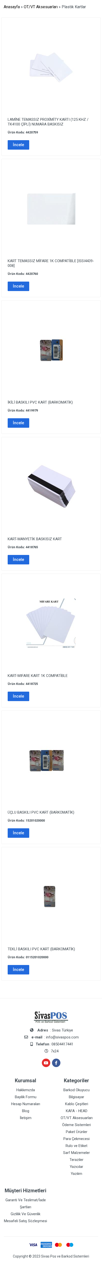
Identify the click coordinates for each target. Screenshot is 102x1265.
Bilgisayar (76, 1097)
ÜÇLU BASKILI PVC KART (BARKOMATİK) (41, 812)
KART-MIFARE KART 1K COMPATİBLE (38, 675)
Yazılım (76, 1173)
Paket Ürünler (76, 1132)
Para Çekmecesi (76, 1139)
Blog (25, 1111)
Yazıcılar (76, 1166)
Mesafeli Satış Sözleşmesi (25, 1221)
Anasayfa (12, 6)
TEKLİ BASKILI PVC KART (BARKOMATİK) (41, 949)
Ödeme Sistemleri (76, 1125)
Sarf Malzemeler (76, 1152)
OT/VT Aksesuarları (41, 6)
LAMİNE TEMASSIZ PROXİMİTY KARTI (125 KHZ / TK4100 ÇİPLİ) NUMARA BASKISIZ (48, 121)
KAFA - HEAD (76, 1111)
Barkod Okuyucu (76, 1090)
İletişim (25, 1118)
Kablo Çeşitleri (76, 1104)
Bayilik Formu (25, 1097)
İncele (18, 144)
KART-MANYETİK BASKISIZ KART (35, 539)
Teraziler (76, 1159)
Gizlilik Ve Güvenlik (25, 1214)
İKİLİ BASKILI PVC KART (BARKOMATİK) (40, 402)
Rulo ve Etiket (76, 1146)
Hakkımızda (25, 1090)
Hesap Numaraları (25, 1104)
